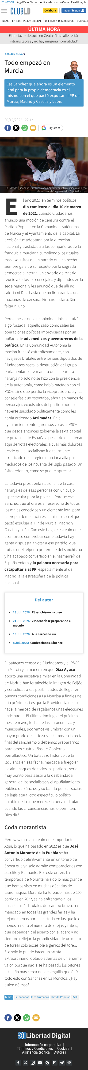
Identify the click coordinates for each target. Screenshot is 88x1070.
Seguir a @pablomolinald (24, 54)
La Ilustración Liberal (27, 21)
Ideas (5, 21)
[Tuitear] (16, 128)
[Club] (20, 11)
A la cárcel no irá (34, 634)
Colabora (50, 10)
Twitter (25, 1063)
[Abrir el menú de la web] (5, 11)
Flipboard (54, 1063)
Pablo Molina (14, 54)
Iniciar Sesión (71, 10)
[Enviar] (24, 128)
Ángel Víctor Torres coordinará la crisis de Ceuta (42, 2)
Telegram (62, 1063)
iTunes (69, 1063)
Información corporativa (43, 1045)
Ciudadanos (22, 997)
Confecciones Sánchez (37, 643)
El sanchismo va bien (37, 612)
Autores (60, 1052)
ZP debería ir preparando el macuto (42, 623)
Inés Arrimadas (40, 997)
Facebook (18, 1063)
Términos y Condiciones (35, 1048)
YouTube (40, 1063)
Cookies (63, 1048)
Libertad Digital (44, 1035)
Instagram (33, 1063)
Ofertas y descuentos (59, 21)
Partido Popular (60, 997)
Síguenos (55, 127)
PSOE (75, 997)
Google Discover (47, 1063)
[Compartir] (7, 128)
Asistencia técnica (36, 1052)
